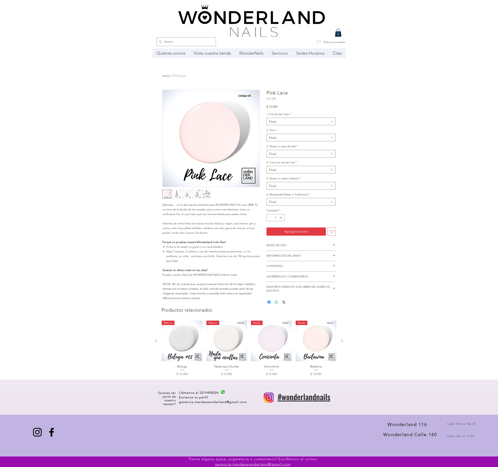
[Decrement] (269, 217)
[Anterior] (156, 340)
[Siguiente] (342, 340)
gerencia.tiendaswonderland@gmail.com (213, 402)
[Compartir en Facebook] (269, 302)
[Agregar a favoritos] (331, 231)
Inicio (166, 76)
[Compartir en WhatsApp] (276, 302)
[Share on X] (283, 302)
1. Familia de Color (279, 114)
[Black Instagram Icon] (37, 432)
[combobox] (301, 121)
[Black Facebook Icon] (51, 432)
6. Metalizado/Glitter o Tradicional (288, 194)
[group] (249, 348)
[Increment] (281, 217)
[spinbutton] (275, 217)
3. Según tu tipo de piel (282, 146)
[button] (338, 33)
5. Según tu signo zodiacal (284, 178)
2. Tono (272, 130)
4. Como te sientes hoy (281, 162)
